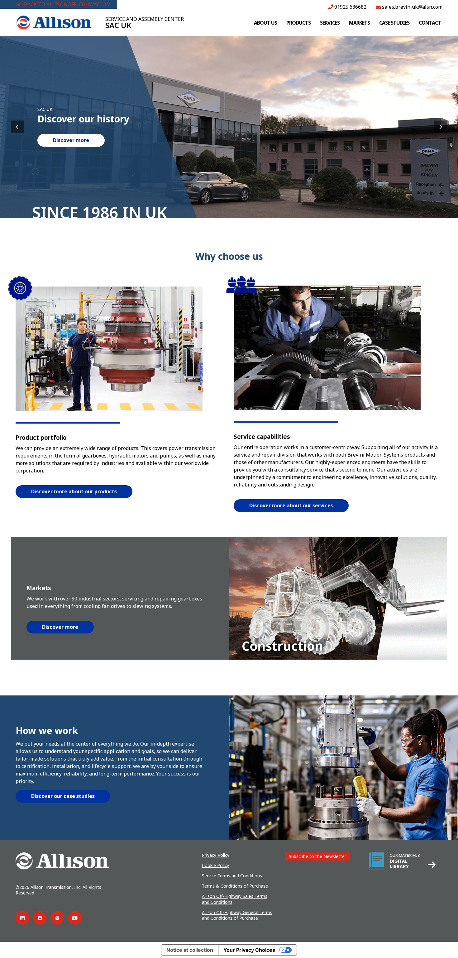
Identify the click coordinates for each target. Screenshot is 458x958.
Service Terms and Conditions (232, 876)
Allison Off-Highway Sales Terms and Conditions (234, 899)
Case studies (394, 22)
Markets (359, 22)
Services (330, 22)
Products (298, 22)
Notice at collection (189, 950)
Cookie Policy (215, 865)
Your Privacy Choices (249, 950)
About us (265, 22)
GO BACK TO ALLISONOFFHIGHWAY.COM (63, 4)
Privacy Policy (215, 855)
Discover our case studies (63, 796)
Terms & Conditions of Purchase (235, 886)
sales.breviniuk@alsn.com (411, 6)
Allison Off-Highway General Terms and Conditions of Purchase (237, 915)
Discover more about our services (291, 505)
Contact (430, 22)
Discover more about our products (74, 491)
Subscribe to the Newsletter (317, 856)
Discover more (71, 140)
